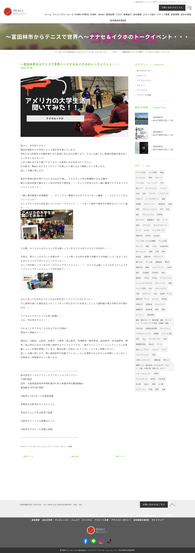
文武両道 (145, 272)
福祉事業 (150, 315)
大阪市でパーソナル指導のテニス (38, 420)
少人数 (161, 384)
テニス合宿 (163, 241)
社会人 (146, 384)
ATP (161, 209)
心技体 (168, 267)
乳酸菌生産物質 (151, 328)
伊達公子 (139, 304)
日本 (144, 193)
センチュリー (141, 177)
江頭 (157, 251)
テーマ (165, 220)
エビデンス (146, 293)
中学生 (154, 278)
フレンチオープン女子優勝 (145, 241)
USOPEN (159, 214)
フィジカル (140, 183)
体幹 (163, 251)
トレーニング (152, 183)
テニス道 (149, 262)
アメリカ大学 (141, 172)
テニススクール (141, 379)
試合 (150, 288)
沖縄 (170, 283)
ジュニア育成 (141, 288)
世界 (137, 209)
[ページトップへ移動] (172, 504)
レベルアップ (163, 193)
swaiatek (156, 235)
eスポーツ (24, 446)
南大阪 (148, 235)
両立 (163, 272)
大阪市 (156, 373)
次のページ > (121, 456)
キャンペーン (160, 304)
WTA (167, 209)
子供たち (139, 199)
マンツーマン (141, 389)
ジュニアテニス (157, 267)
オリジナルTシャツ (161, 225)
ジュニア (45, 446)
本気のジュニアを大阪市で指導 (36, 412)
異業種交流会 (141, 344)
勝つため (139, 262)
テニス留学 (153, 172)
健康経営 (139, 309)
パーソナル (54, 446)
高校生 (153, 379)
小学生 (146, 278)
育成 (157, 389)
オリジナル (140, 220)
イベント (163, 188)
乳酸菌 (156, 333)
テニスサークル (154, 339)
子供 (161, 183)
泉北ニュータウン (142, 349)
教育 (157, 309)
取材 (150, 177)
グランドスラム (148, 214)
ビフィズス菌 (167, 333)
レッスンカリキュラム (144, 283)
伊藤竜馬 (158, 262)
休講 (169, 204)
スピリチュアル (160, 288)
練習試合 (162, 204)
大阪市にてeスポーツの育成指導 (37, 395)
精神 (147, 267)
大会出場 (162, 379)
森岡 (150, 251)
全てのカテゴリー (145, 70)
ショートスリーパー (143, 373)
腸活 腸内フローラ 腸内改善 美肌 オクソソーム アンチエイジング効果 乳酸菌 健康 (154, 321)
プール (159, 344)
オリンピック (141, 251)
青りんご (166, 360)
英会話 (138, 256)
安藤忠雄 (157, 360)
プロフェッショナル (149, 209)
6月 (158, 220)
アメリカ (152, 193)
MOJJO (167, 262)
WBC (163, 309)
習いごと (139, 188)
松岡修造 (149, 304)
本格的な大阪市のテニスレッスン (38, 404)
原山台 (151, 344)
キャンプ (139, 246)
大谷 (155, 293)
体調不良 (147, 256)
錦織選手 (150, 220)
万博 (153, 355)
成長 (153, 384)
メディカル (146, 225)
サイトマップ (157, 520)
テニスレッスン (35, 446)
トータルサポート (152, 199)
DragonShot (164, 246)
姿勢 (147, 246)
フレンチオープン (158, 230)
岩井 (137, 339)
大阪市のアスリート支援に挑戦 (37, 429)
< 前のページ (28, 456)
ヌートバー (140, 315)
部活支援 (149, 309)
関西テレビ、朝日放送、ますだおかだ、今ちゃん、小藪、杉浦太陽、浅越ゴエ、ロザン (153, 366)
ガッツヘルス (165, 328)
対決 (137, 193)
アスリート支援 (66, 446)
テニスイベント (151, 188)
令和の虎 (139, 328)
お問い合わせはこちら (172, 7)
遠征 (163, 199)
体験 (150, 389)
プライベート (158, 256)
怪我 (137, 225)
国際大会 (139, 267)
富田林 (138, 278)
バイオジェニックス (143, 333)
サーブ (138, 230)
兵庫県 (138, 204)
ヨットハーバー (149, 204)
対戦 (137, 293)
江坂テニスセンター (143, 360)
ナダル (154, 246)
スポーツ (158, 177)
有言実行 (155, 272)
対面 (163, 389)
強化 (137, 214)
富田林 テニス (165, 293)
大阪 (165, 339)
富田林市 (139, 235)
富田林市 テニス (142, 299)
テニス (164, 349)
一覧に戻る (74, 456)
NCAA (162, 172)
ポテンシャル (160, 283)
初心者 (138, 384)
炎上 (144, 339)
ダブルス (155, 299)
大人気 (146, 230)
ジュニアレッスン (142, 355)
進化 (137, 272)
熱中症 (164, 299)
